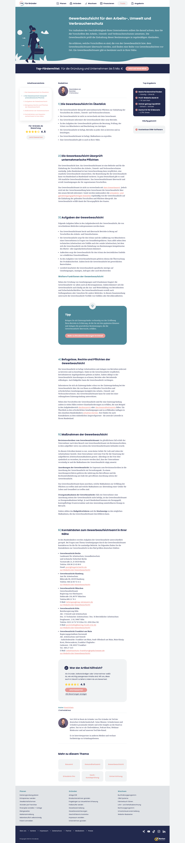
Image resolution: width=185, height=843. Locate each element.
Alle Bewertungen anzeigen (76, 694)
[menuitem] (61, 3)
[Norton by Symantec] (160, 839)
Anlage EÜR (73, 795)
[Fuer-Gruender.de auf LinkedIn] (164, 831)
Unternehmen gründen (77, 821)
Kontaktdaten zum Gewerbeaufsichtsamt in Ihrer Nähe (35, 115)
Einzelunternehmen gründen (79, 798)
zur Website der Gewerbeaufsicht (75, 570)
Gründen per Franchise (28, 805)
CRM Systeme (123, 798)
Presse (90, 831)
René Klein (72, 91)
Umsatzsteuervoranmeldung (128, 811)
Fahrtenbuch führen (125, 801)
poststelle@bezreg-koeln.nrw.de (81, 625)
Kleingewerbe (25, 811)
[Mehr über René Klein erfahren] (63, 91)
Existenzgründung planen (29, 795)
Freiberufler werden (76, 805)
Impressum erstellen (76, 817)
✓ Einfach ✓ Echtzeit (149, 105)
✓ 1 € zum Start (148, 99)
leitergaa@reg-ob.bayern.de (79, 602)
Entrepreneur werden (27, 798)
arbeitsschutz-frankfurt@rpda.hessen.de (85, 650)
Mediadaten (80, 831)
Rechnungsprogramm (126, 808)
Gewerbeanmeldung (76, 808)
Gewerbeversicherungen (78, 811)
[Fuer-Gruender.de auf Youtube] (148, 831)
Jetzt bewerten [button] (36, 137)
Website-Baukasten (125, 814)
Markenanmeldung (27, 814)
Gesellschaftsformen (28, 801)
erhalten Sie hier (90, 413)
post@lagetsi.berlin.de (76, 567)
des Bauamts (84, 407)
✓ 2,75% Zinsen (149, 111)
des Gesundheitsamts (105, 407)
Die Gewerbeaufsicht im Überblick (37, 92)
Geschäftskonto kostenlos (78, 814)
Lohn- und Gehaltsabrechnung (129, 805)
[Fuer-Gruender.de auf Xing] (144, 831)
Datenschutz (57, 831)
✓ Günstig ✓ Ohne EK (150, 93)
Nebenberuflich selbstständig (31, 817)
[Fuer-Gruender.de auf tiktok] (154, 831)
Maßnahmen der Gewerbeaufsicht (37, 111)
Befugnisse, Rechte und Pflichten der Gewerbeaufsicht (36, 106)
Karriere (33, 831)
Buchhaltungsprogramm (127, 795)
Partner (69, 831)
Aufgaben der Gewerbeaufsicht (36, 101)
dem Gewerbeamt (112, 187)
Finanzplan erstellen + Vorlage (31, 808)
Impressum (44, 831)
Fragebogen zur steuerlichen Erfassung (83, 801)
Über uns (23, 831)
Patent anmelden (26, 821)
